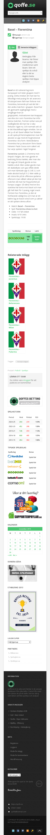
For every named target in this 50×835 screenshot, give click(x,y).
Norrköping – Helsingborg (20, 727)
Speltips (25, 370)
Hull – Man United (17, 715)
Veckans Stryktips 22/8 (18, 711)
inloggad (26, 380)
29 (40, 549)
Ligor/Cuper (13, 638)
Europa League (28, 38)
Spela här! (36, 238)
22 (40, 546)
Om (13, 47)
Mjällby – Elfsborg (17, 723)
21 (35, 546)
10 (15, 543)
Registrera (14, 743)
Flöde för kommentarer (19, 755)
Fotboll (17, 370)
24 (15, 549)
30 (10, 552)
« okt (10, 555)
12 (25, 543)
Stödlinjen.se (15, 661)
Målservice (14, 653)
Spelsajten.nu (15, 657)
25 (20, 549)
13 (30, 543)
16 (10, 546)
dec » (15, 555)
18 (20, 546)
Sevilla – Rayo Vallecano (19, 719)
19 (25, 546)
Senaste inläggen (28, 47)
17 (15, 546)
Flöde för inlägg (16, 751)
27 (30, 549)
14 (35, 543)
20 (30, 546)
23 (10, 549)
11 (20, 543)
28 (35, 549)
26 (25, 549)
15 (40, 543)
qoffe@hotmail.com (18, 812)
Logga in (13, 747)
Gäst (25, 52)
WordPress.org (16, 759)
